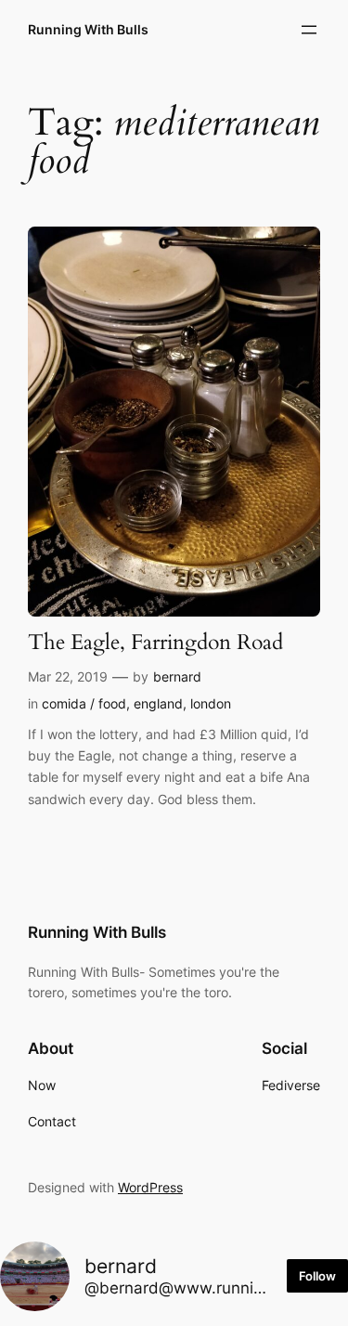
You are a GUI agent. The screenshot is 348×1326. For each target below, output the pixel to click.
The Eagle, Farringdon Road (155, 643)
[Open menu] (309, 30)
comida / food (84, 703)
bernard (177, 676)
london (210, 703)
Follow (317, 1275)
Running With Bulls (88, 29)
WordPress (150, 1187)
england (158, 703)
